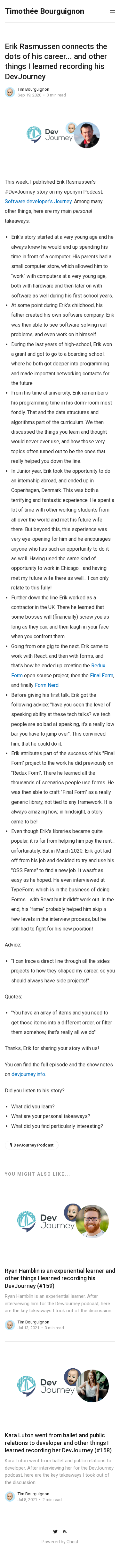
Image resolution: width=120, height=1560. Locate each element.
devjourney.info (28, 1074)
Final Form (101, 675)
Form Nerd (47, 685)
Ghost (72, 1541)
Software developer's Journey (38, 201)
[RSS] (65, 1532)
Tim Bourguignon (33, 89)
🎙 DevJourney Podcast (31, 1145)
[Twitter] (56, 1532)
